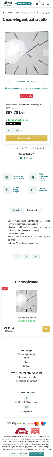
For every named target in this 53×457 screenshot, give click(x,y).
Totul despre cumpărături (26, 373)
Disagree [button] (23, 454)
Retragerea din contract (26, 381)
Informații (26, 350)
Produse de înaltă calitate (18, 177)
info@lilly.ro (28, 158)
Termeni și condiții (26, 354)
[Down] (8, 130)
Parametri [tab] (33, 210)
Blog (26, 362)
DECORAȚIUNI (13, 13)
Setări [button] (13, 454)
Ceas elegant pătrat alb (27, 318)
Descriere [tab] (17, 210)
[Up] (18, 130)
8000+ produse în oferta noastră (43, 177)
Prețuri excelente (43, 190)
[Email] (26, 407)
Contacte (26, 366)
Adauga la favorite (16, 88)
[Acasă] (17, 4)
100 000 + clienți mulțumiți (17, 190)
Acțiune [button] (26, 96)
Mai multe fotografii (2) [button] (25, 81)
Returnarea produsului (26, 377)
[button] (46, 53)
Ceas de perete (27, 13)
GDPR (26, 358)
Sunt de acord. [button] (36, 454)
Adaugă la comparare (38, 88)
